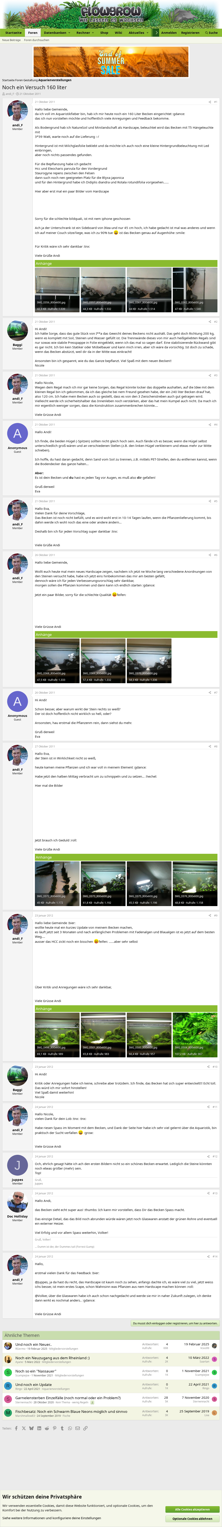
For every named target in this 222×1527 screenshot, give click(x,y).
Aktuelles (136, 32)
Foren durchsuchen (36, 40)
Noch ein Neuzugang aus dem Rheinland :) (52, 1357)
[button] (57, 33)
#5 (215, 501)
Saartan (204, 1361)
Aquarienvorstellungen (56, 1389)
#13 (215, 1193)
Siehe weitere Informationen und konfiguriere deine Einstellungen (51, 1518)
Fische (66, 1416)
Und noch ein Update (33, 1384)
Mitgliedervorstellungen (63, 1349)
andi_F (10, 94)
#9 (215, 915)
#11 (215, 1107)
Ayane (19, 1362)
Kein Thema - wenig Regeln (72, 1402)
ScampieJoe (22, 1375)
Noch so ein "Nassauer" (35, 1371)
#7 (215, 692)
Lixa (206, 1415)
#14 (215, 1256)
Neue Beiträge (11, 40)
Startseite (13, 32)
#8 (215, 746)
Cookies (48, 1505)
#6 (215, 555)
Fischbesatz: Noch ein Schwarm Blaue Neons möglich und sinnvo (71, 1411)
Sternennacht (23, 1402)
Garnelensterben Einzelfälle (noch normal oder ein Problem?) (68, 1397)
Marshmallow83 (25, 1416)
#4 (215, 424)
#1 (215, 102)
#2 (215, 322)
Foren (33, 32)
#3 (215, 375)
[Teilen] (210, 102)
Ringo (18, 1389)
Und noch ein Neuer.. (33, 1344)
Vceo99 (204, 1348)
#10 (215, 1067)
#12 (215, 1156)
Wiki (118, 32)
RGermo (20, 1349)
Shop (104, 32)
